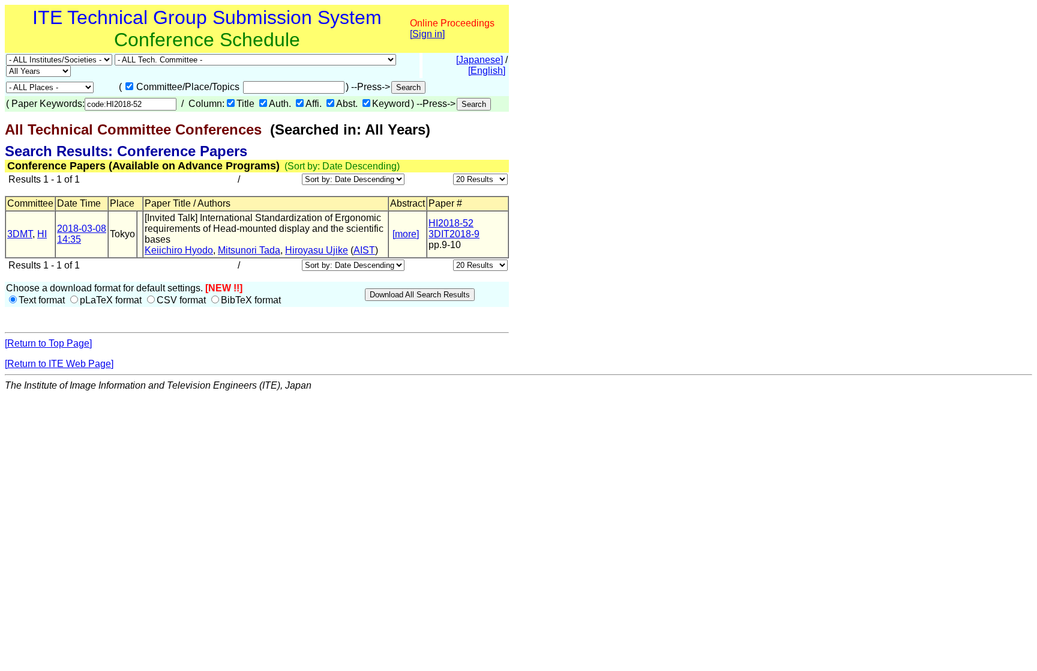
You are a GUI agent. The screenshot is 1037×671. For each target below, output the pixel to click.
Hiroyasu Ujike (316, 250)
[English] (486, 70)
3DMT (19, 234)
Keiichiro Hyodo (179, 250)
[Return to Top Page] (48, 343)
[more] (405, 234)
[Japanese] (479, 60)
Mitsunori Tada (249, 250)
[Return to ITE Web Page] (59, 364)
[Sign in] (427, 34)
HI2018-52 (450, 223)
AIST (364, 250)
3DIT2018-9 (453, 234)
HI (42, 234)
